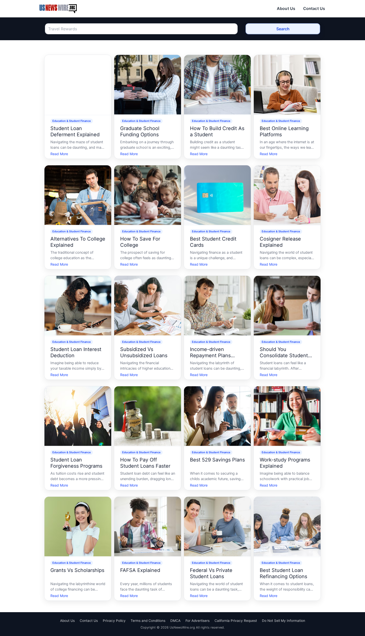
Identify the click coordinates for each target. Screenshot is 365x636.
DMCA (175, 621)
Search (283, 28)
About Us (286, 8)
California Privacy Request (236, 621)
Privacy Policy (114, 621)
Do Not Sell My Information (283, 621)
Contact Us (314, 8)
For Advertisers (197, 621)
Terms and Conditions (148, 621)
